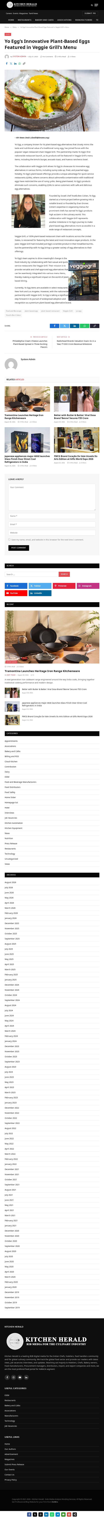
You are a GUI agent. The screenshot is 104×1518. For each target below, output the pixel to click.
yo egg (78, 311)
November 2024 (12, 990)
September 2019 (12, 1307)
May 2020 (9, 1266)
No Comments (48, 56)
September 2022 (12, 1123)
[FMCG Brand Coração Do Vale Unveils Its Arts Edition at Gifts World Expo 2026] (76, 440)
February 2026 (11, 913)
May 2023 (9, 1082)
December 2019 (12, 1292)
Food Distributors (12, 787)
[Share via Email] (63, 1514)
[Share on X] (35, 1514)
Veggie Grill (68, 311)
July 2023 (9, 1072)
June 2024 (9, 1015)
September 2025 (12, 938)
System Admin (19, 56)
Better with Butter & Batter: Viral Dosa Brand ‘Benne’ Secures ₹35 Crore (75, 417)
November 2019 (12, 1297)
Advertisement (11, 1454)
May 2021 (9, 1205)
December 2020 (12, 1230)
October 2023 (11, 1056)
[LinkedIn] (7, 158)
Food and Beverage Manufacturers (20, 782)
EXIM (7, 777)
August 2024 (10, 1005)
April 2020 (9, 1271)
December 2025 (12, 923)
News (7, 833)
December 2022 (12, 1107)
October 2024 (11, 995)
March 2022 (10, 1154)
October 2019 (11, 1302)
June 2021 (9, 1200)
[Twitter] (7, 151)
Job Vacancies (11, 818)
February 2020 (11, 1282)
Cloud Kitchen (11, 761)
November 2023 (12, 1051)
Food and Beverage (13, 311)
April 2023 (9, 1087)
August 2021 (10, 1189)
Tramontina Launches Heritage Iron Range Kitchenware (24, 417)
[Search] (91, 5)
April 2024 (9, 1025)
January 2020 (11, 1287)
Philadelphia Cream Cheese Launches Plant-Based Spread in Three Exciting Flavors (30, 344)
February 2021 (11, 1220)
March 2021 (10, 1215)
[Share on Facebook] (7, 63)
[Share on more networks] (75, 1514)
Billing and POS (12, 756)
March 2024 (10, 1031)
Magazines (23, 13)
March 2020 (10, 1277)
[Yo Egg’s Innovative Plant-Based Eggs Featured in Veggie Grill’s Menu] (52, 100)
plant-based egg (31, 311)
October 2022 (11, 1118)
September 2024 (12, 1000)
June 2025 (9, 954)
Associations (64, 20)
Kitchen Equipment (13, 828)
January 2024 (11, 1041)
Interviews (9, 812)
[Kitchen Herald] (22, 5)
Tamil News (33, 13)
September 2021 (12, 1184)
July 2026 (9, 887)
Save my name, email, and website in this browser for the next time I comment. (48, 539)
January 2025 (11, 979)
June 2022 (9, 1138)
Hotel (7, 807)
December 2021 (12, 1169)
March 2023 (10, 1092)
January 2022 (11, 1164)
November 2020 (12, 1236)
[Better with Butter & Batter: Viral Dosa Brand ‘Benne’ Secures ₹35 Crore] (76, 399)
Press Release (11, 843)
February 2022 (11, 1159)
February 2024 (11, 1036)
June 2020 (9, 1261)
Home (11, 20)
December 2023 (12, 1046)
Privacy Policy (11, 1479)
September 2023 (12, 1061)
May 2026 (9, 897)
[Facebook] (7, 144)
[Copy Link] (24, 63)
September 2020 (12, 1246)
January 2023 (11, 1102)
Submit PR (90, 13)
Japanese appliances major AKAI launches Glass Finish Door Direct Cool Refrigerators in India (27, 459)
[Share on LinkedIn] (15, 63)
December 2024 (12, 985)
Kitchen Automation (14, 823)
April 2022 (9, 1148)
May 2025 (9, 959)
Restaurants (24, 20)
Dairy (8, 34)
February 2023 (11, 1097)
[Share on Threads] (40, 1514)
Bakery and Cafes (44, 20)
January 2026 (11, 918)
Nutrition (9, 838)
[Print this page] (69, 1514)
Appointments (11, 741)
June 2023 (9, 1077)
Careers (9, 13)
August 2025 (10, 944)
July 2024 (9, 1010)
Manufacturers (83, 20)
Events (15, 13)
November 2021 (12, 1174)
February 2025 (11, 974)
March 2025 (10, 969)
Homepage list (11, 802)
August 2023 (10, 1066)
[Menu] (96, 5)
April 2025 (9, 964)
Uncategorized (11, 859)
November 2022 (12, 1113)
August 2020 (10, 1251)
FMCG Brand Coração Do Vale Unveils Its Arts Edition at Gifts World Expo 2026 (75, 458)
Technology (10, 853)
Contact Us (9, 1474)
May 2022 (9, 1143)
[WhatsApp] (7, 165)
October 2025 (11, 933)
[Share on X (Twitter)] (11, 63)
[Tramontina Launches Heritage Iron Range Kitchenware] (27, 399)
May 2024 (9, 1020)
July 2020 (9, 1256)
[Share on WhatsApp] (20, 63)
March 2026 (10, 908)
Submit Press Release (14, 1464)
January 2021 (11, 1225)
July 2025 (9, 949)
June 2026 (9, 892)
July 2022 (9, 1133)
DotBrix (55, 1502)
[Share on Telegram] (58, 1514)
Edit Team (11, 675)
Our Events (10, 1469)
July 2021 (9, 1195)
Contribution (10, 766)
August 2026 (10, 882)
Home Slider (11, 662)
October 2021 (11, 1179)
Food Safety (10, 792)
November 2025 (12, 928)
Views (7, 864)
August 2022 (10, 1128)
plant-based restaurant (50, 311)
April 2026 (9, 903)
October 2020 (11, 1241)
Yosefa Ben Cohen (13, 315)
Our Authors (10, 1449)
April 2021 (9, 1210)
